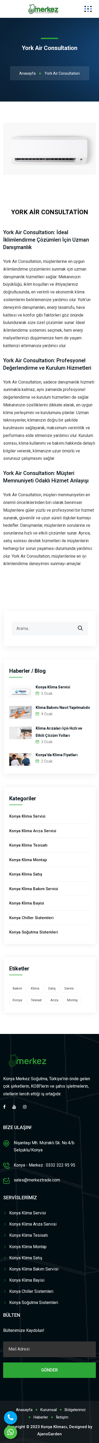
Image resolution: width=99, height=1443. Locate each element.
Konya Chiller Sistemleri (31, 917)
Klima (35, 988)
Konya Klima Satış (25, 874)
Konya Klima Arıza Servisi (32, 830)
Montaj (72, 1000)
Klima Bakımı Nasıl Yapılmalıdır (63, 707)
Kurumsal (48, 1409)
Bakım (17, 988)
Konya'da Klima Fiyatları (57, 755)
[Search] (84, 625)
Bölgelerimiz (75, 1409)
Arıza (54, 1000)
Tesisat (36, 1000)
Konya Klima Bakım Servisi (33, 888)
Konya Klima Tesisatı (28, 845)
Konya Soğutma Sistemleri (33, 932)
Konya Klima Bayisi (26, 903)
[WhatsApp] (10, 1432)
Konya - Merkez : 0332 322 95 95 (44, 1165)
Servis (69, 988)
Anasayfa (27, 73)
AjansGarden (49, 1434)
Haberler (41, 1417)
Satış (52, 988)
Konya (17, 1000)
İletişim (62, 1417)
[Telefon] (10, 1417)
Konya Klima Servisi (53, 687)
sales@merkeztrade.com (37, 1180)
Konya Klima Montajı (28, 859)
